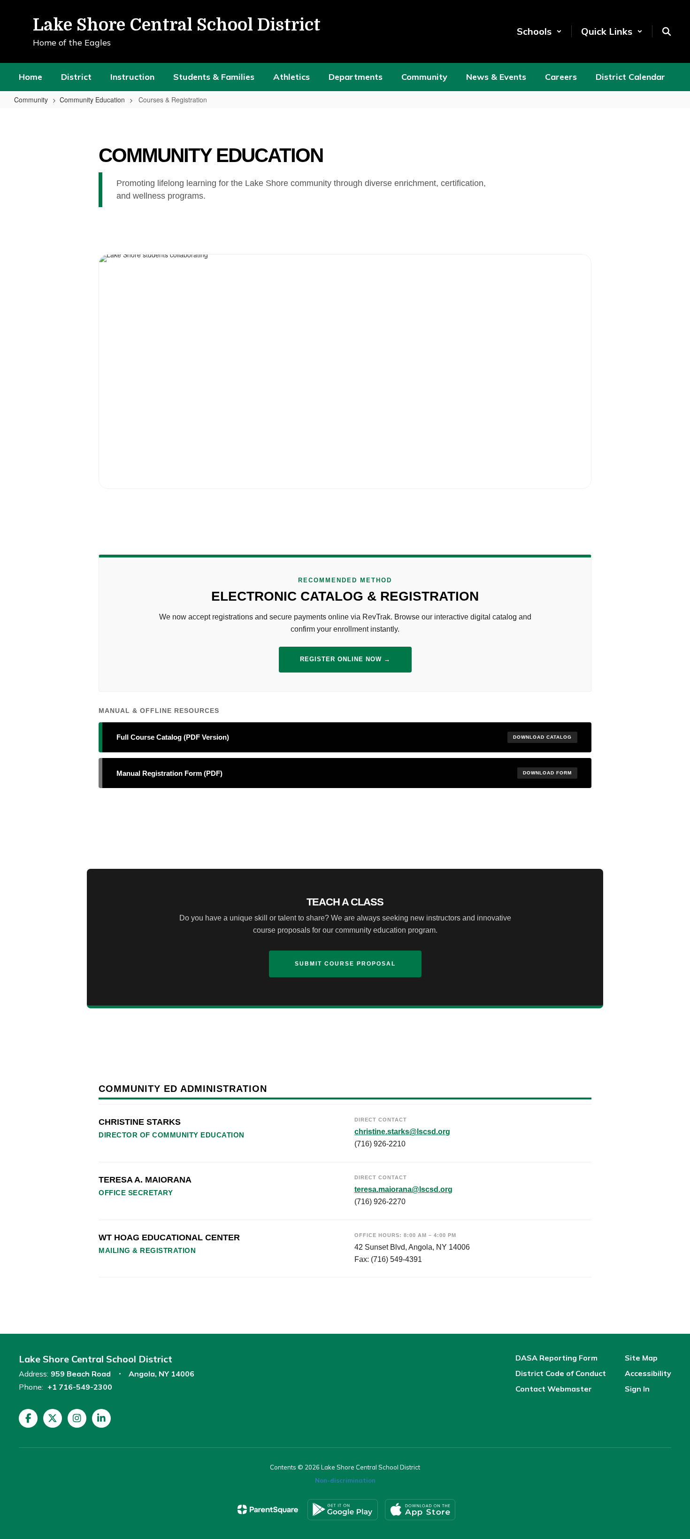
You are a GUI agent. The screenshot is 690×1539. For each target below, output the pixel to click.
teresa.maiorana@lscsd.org (403, 1189)
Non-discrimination (345, 1480)
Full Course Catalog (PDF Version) (344, 737)
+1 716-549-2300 (79, 1387)
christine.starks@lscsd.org (402, 1132)
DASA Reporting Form (556, 1357)
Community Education (92, 99)
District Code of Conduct (560, 1373)
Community (31, 99)
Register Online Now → (345, 659)
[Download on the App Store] (420, 1509)
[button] (539, 31)
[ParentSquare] (267, 1509)
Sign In (637, 1388)
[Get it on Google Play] (342, 1509)
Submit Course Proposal (345, 963)
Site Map (641, 1357)
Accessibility (648, 1373)
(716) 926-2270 (380, 1202)
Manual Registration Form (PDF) (344, 773)
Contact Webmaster (553, 1388)
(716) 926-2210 (380, 1144)
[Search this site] (666, 31)
